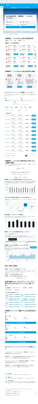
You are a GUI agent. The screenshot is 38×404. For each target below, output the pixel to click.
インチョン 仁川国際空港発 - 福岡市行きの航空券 (28, 296)
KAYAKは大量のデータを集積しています (12, 393)
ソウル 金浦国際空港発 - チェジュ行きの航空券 (28, 298)
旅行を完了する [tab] (17, 289)
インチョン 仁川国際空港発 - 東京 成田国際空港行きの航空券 (28, 295)
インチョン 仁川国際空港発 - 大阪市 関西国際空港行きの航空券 (12, 295)
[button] (2, 5)
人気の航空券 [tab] (30, 287)
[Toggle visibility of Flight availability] (20, 210)
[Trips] (1, 18)
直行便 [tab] (15, 40)
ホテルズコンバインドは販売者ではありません (13, 391)
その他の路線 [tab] (25, 287)
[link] (9, 87)
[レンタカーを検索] (1, 11)
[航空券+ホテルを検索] (1, 13)
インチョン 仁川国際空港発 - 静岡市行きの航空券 (28, 306)
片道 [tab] (24, 40)
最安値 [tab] (7, 40)
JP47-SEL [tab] (16, 177)
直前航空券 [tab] (19, 40)
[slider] (27, 104)
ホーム (5, 34)
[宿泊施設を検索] (1, 10)
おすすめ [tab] (11, 40)
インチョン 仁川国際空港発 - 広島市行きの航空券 (12, 298)
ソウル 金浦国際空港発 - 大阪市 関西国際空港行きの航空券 (28, 300)
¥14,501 (10, 18)
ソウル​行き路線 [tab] (8, 287)
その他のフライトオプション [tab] (16, 287)
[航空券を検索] (1, 8)
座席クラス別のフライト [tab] (9, 289)
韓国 (7, 34)
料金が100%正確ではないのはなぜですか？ (13, 395)
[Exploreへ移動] (1, 15)
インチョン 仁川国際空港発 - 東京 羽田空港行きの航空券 (12, 305)
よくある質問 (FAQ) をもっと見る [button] (21, 277)
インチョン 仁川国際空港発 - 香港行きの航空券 (28, 302)
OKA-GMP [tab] (22, 168)
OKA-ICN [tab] (18, 168)
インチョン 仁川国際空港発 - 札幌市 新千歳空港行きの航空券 (12, 307)
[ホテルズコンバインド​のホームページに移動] (6, 4)
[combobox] (17, 19)
